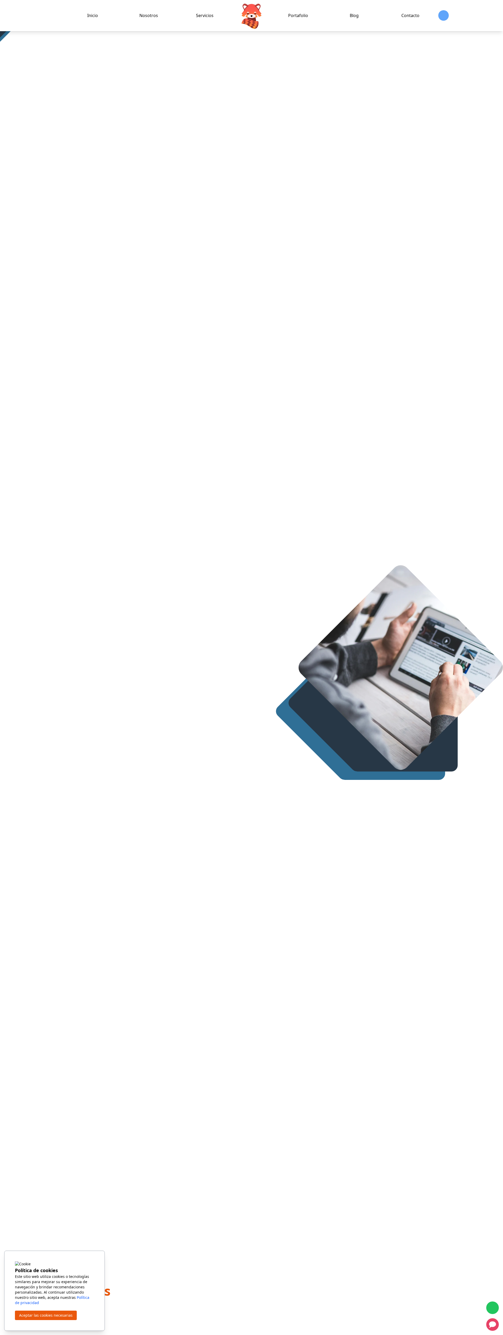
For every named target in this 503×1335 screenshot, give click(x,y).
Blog (354, 15)
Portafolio (298, 15)
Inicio (92, 15)
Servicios (205, 15)
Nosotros (148, 15)
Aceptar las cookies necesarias (46, 1315)
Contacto (410, 15)
